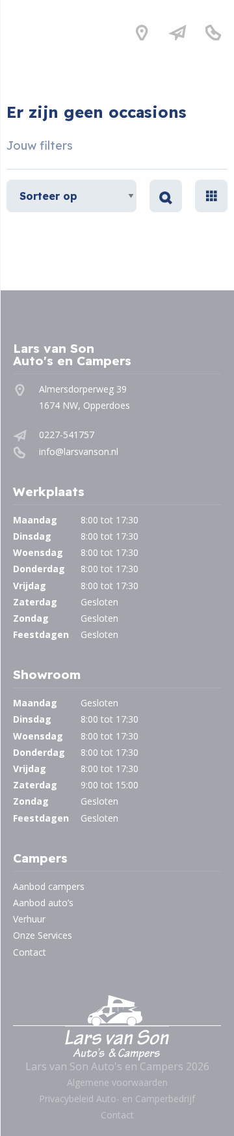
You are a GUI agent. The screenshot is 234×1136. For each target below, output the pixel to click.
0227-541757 (66, 434)
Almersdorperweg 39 (83, 389)
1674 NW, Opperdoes (84, 405)
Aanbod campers (48, 886)
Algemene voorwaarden (117, 1082)
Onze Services (42, 935)
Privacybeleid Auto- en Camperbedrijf (117, 1098)
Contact (29, 952)
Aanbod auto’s (43, 902)
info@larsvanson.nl (78, 451)
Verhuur (29, 919)
